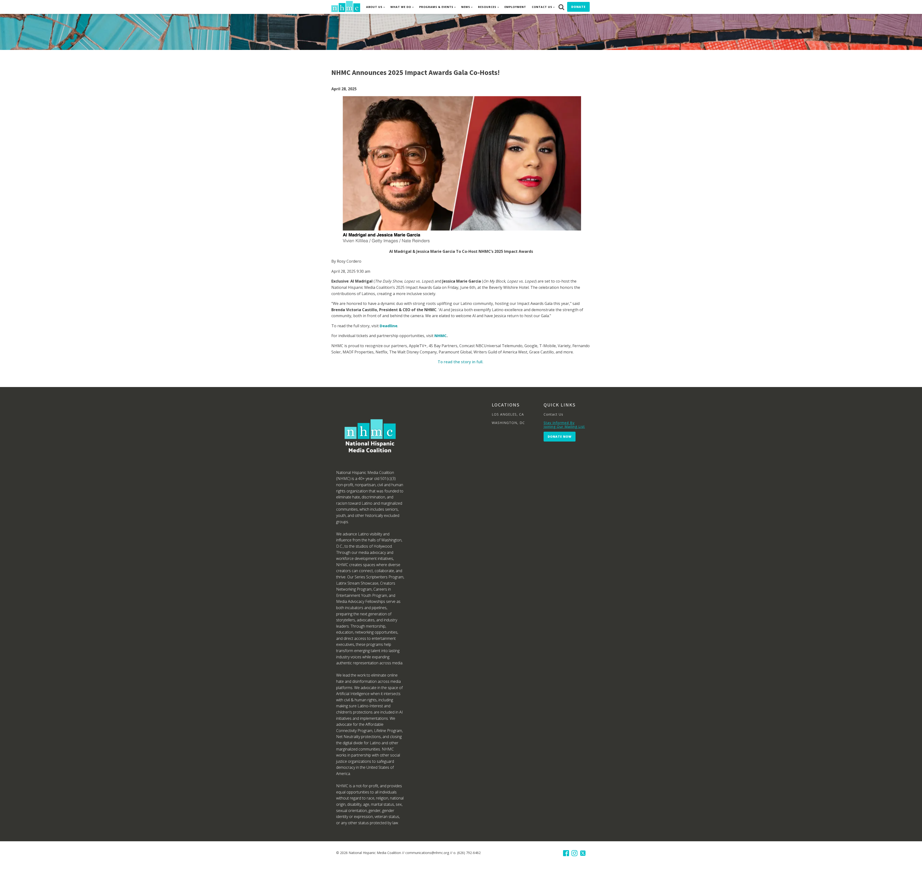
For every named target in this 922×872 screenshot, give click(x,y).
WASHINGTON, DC (508, 422)
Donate (578, 7)
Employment (515, 7)
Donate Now (559, 437)
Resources (487, 7)
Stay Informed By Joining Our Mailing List (564, 424)
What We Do (400, 7)
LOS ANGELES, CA (508, 414)
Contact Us (542, 7)
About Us (374, 7)
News (465, 7)
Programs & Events (436, 7)
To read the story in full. (461, 361)
